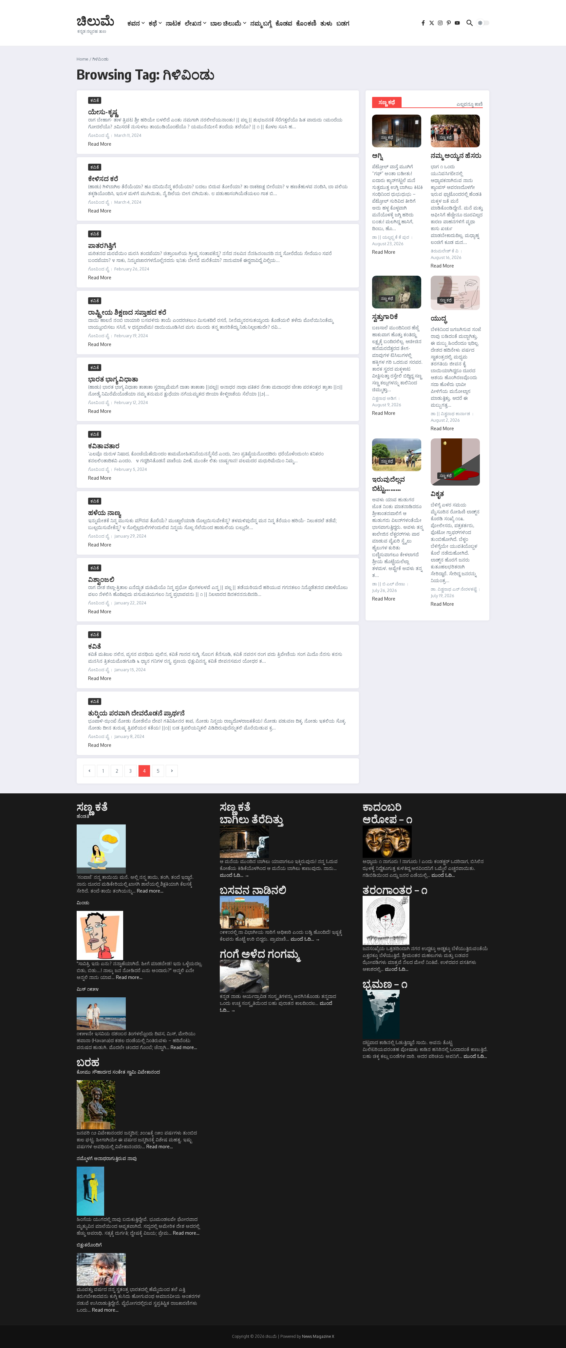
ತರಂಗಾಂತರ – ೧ (395, 889)
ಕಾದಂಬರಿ (382, 806)
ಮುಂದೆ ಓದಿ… (234, 875)
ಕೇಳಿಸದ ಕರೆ (103, 178)
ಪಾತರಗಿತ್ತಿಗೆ (102, 245)
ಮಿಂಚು (83, 902)
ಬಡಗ (342, 23)
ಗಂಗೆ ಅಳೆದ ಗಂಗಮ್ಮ (259, 953)
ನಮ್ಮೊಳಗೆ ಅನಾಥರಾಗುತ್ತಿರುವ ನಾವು (107, 1158)
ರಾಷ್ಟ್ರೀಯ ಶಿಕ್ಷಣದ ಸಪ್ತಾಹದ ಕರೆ (127, 312)
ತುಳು (326, 23)
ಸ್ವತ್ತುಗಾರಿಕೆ (385, 316)
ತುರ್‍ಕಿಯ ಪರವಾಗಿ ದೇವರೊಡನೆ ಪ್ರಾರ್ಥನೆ (136, 713)
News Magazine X (318, 1336)
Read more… (150, 891)
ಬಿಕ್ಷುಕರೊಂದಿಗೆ (89, 1244)
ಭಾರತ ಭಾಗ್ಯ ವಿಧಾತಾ (113, 379)
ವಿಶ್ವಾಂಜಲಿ (101, 579)
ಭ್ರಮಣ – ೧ (385, 983)
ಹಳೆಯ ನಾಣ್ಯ (104, 512)
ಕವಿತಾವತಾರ (104, 445)
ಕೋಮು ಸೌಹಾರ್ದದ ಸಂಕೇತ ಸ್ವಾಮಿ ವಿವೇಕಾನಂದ (118, 1072)
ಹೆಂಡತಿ (83, 816)
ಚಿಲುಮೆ (95, 20)
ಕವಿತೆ (94, 100)
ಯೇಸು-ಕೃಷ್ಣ (102, 111)
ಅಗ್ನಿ (377, 155)
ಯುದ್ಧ (438, 318)
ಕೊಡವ (283, 23)
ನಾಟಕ (173, 23)
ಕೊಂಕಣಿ (306, 23)
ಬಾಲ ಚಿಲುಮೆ (225, 23)
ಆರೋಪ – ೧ (387, 818)
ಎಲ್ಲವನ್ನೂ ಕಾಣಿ (470, 104)
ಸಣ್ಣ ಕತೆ (92, 806)
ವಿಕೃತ (437, 493)
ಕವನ (133, 23)
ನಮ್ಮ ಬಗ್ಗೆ (261, 23)
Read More (99, 144)
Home (82, 59)
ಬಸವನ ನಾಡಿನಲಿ (253, 889)
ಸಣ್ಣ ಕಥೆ (387, 102)
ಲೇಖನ (193, 23)
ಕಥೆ (153, 23)
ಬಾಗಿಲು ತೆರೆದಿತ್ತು (251, 818)
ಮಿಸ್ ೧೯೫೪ (88, 989)
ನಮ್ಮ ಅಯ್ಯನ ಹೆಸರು (456, 155)
